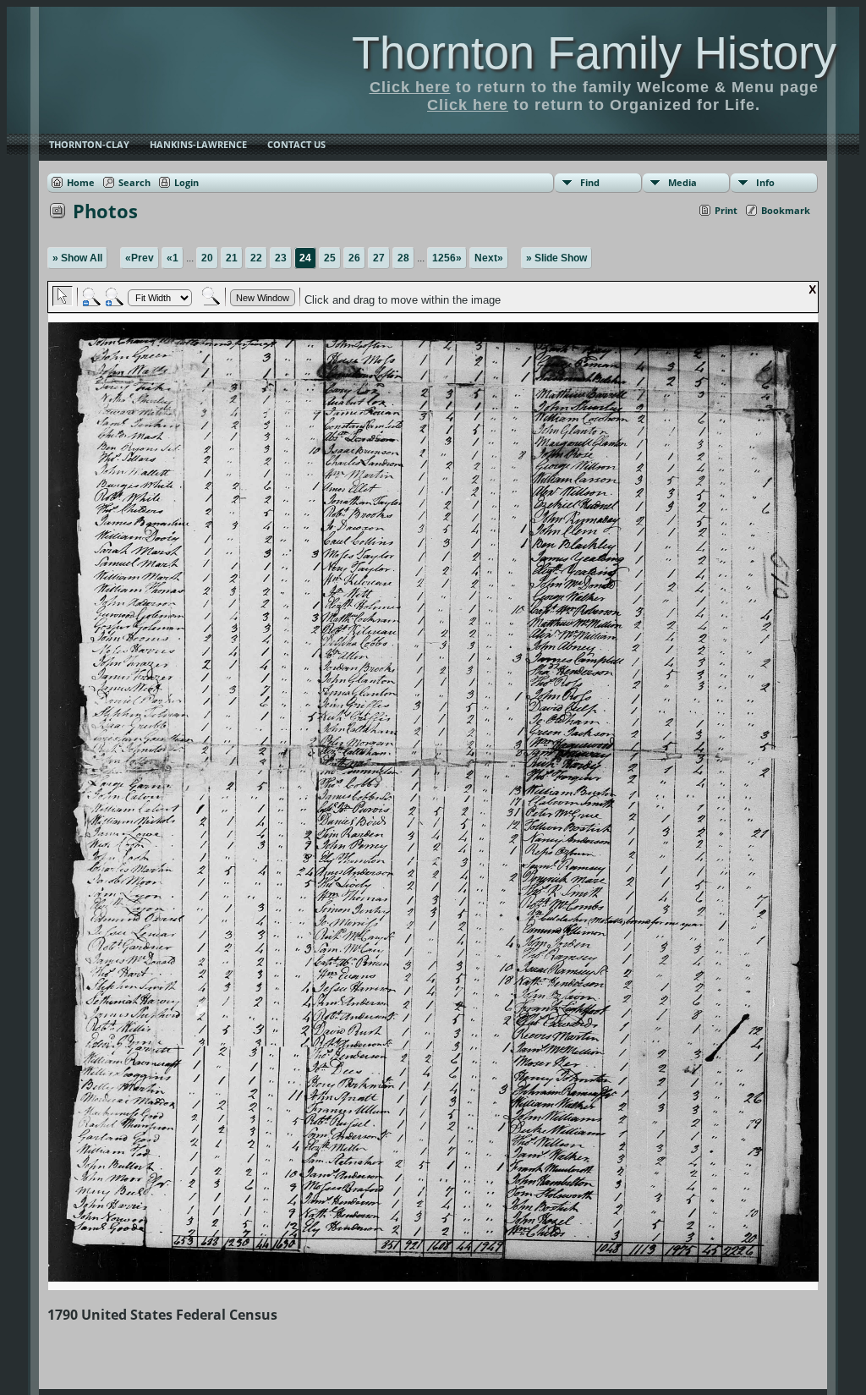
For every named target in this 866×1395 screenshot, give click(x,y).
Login (186, 182)
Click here (410, 87)
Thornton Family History (594, 52)
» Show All (77, 258)
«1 (172, 258)
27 (379, 258)
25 (330, 258)
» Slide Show (556, 258)
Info (765, 182)
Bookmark (785, 210)
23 (281, 258)
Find (590, 182)
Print (726, 210)
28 (403, 258)
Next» (488, 258)
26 (354, 258)
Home (81, 182)
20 (207, 258)
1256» (447, 258)
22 (256, 258)
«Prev (139, 258)
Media (682, 182)
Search (134, 182)
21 (232, 258)
